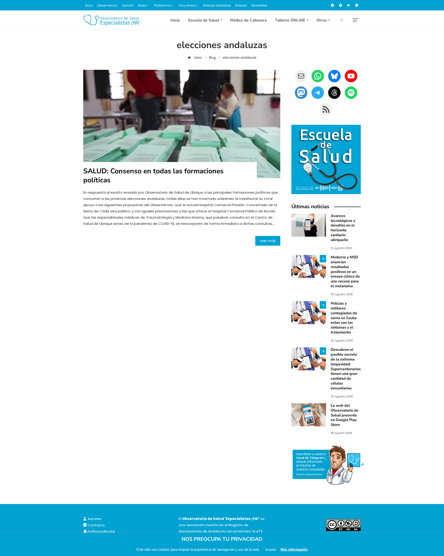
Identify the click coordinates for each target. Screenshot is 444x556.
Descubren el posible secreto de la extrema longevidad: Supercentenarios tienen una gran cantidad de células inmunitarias (346, 369)
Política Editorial (101, 531)
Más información (294, 549)
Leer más (268, 240)
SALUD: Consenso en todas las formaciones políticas (153, 175)
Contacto (96, 525)
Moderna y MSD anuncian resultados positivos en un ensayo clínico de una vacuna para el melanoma (345, 272)
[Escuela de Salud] (326, 159)
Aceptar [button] (270, 549)
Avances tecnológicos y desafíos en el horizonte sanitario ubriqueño (343, 227)
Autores (94, 518)
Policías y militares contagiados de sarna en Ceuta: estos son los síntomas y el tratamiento (344, 318)
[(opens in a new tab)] (308, 266)
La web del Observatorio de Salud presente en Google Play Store (344, 415)
